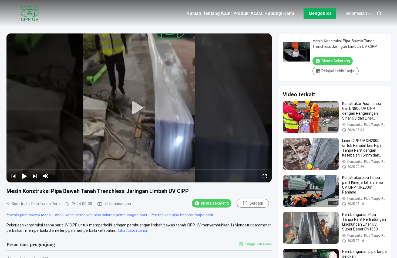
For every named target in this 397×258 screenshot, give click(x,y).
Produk (240, 13)
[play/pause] (24, 176)
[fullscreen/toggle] (264, 176)
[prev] (13, 176)
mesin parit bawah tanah (30, 215)
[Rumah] (30, 13)
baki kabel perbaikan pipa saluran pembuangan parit (102, 215)
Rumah (193, 13)
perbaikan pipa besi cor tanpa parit (183, 215)
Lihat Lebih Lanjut (133, 230)
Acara (256, 13)
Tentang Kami (217, 13)
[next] (35, 176)
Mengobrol (320, 13)
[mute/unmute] (46, 176)
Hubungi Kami (279, 13)
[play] (139, 108)
